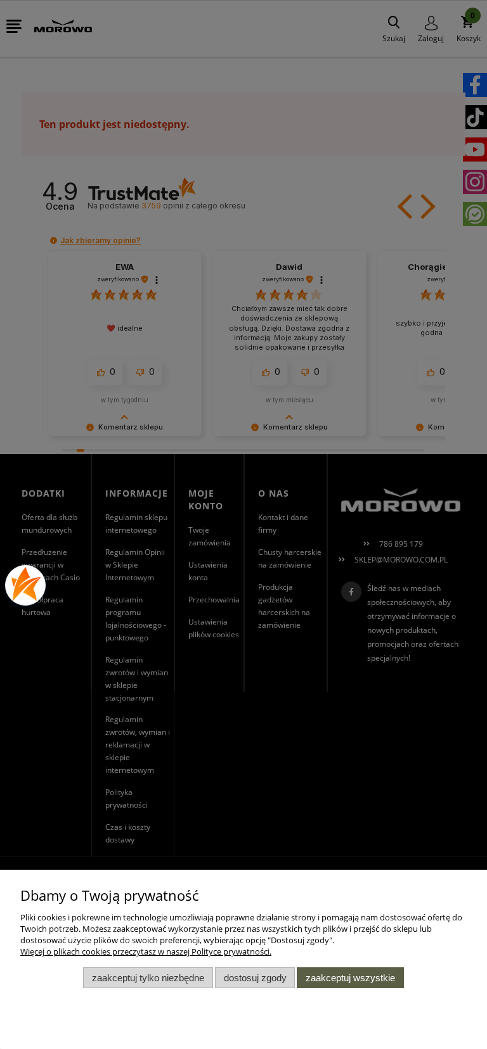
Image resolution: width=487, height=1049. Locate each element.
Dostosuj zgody (255, 977)
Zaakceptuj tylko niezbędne (148, 977)
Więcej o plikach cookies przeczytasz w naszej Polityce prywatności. (145, 951)
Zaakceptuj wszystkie (350, 977)
